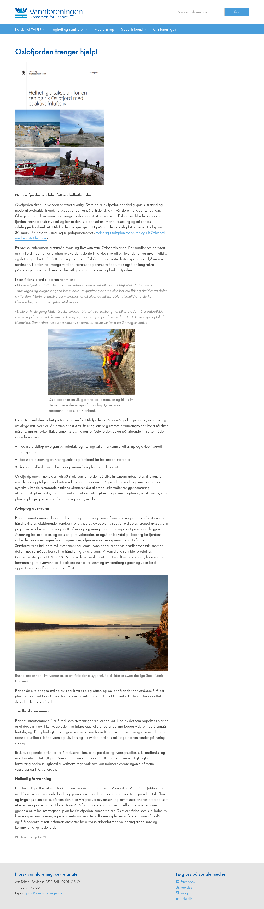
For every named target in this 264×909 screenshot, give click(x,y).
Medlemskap (104, 29)
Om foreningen (164, 29)
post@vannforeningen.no (44, 892)
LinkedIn (185, 898)
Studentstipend (132, 29)
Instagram (187, 892)
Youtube (185, 887)
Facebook (187, 881)
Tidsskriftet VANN (28, 29)
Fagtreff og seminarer (67, 29)
